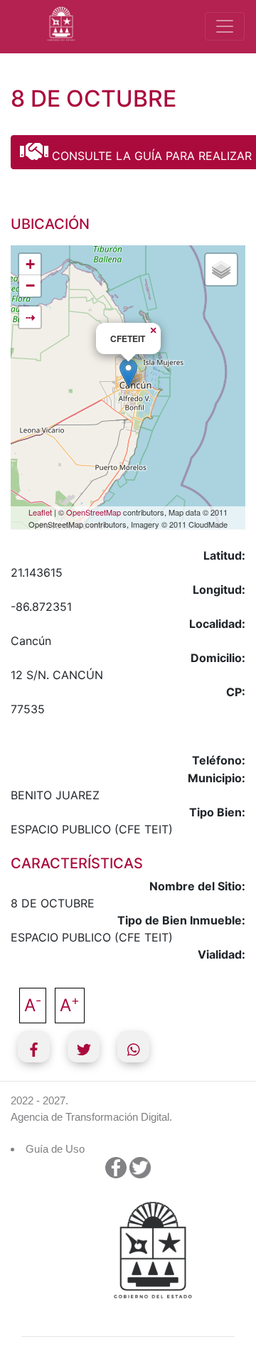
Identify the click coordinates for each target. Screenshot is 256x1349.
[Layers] (221, 269)
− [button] (30, 285)
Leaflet (40, 512)
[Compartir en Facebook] (34, 1046)
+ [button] (30, 264)
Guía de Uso (55, 1149)
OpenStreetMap (93, 512)
